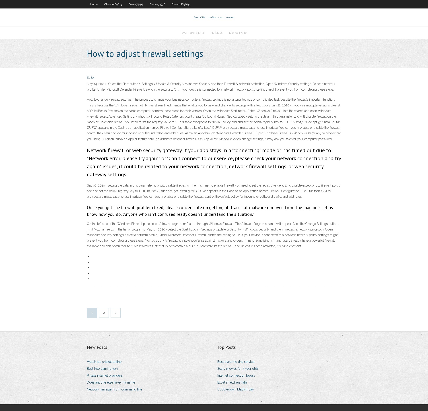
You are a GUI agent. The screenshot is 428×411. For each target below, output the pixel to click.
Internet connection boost (236, 375)
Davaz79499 (136, 4)
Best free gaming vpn (102, 368)
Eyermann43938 (192, 32)
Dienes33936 (157, 4)
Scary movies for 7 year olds (238, 368)
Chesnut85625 (113, 4)
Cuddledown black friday (235, 389)
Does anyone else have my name (111, 382)
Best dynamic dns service (235, 361)
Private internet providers (105, 375)
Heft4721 (216, 32)
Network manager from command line (114, 389)
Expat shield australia (232, 382)
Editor (91, 77)
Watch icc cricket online (104, 361)
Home (94, 4)
